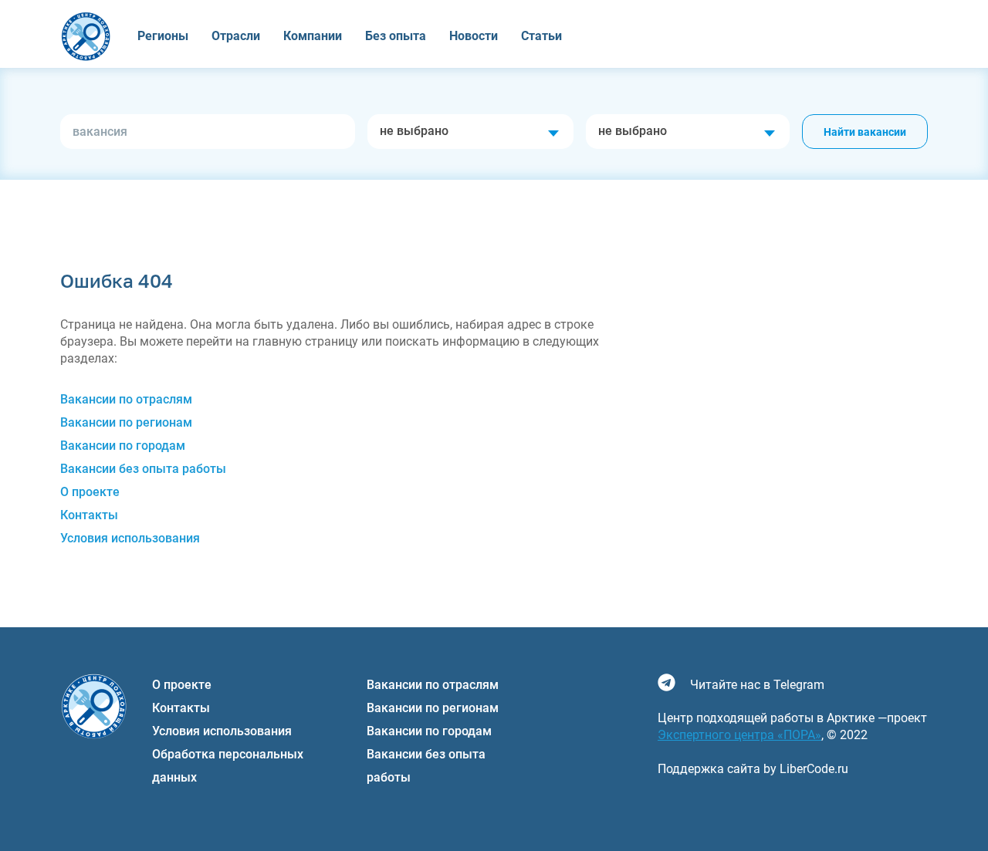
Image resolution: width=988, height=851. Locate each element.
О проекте (90, 492)
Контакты (89, 515)
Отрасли (235, 36)
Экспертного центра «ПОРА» (739, 735)
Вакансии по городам (122, 445)
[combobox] (470, 131)
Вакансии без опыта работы (143, 468)
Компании (312, 36)
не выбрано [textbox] (414, 130)
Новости (473, 36)
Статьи (541, 36)
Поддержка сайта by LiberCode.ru (753, 769)
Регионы (162, 36)
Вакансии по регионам (126, 422)
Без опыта (395, 36)
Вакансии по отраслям (126, 399)
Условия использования (130, 538)
